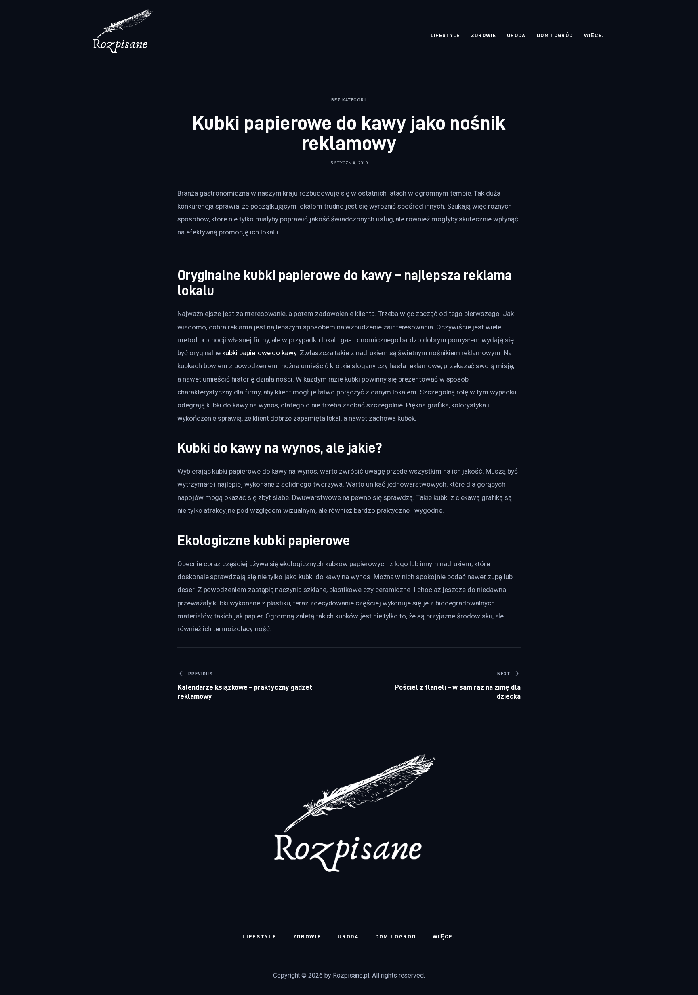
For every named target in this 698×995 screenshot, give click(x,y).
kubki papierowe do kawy (259, 353)
